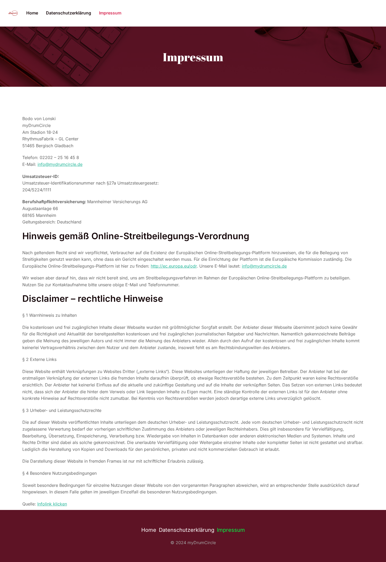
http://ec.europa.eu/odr (174, 266)
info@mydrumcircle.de (60, 164)
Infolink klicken (52, 504)
